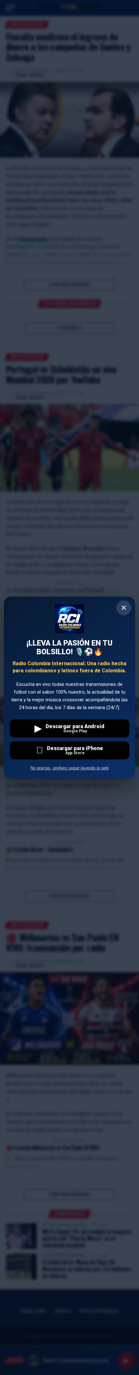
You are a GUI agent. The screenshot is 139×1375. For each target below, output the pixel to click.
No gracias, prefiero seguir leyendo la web (69, 768)
